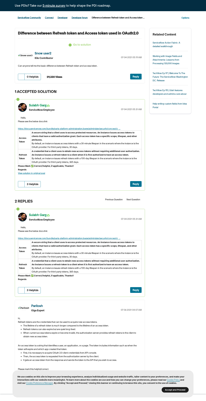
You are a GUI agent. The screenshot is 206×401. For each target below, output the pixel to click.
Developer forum (80, 17)
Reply (136, 76)
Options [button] (185, 17)
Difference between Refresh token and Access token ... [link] (118, 17)
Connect (49, 17)
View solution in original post (31, 173)
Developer (63, 17)
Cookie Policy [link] (173, 379)
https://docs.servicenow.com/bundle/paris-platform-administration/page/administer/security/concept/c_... (69, 128)
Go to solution (82, 44)
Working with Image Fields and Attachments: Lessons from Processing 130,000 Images (167, 60)
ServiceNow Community (29, 17)
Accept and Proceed (175, 389)
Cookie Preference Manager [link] (39, 383)
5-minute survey (54, 6)
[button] (21, 77)
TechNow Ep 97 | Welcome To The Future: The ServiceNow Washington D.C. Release (170, 77)
